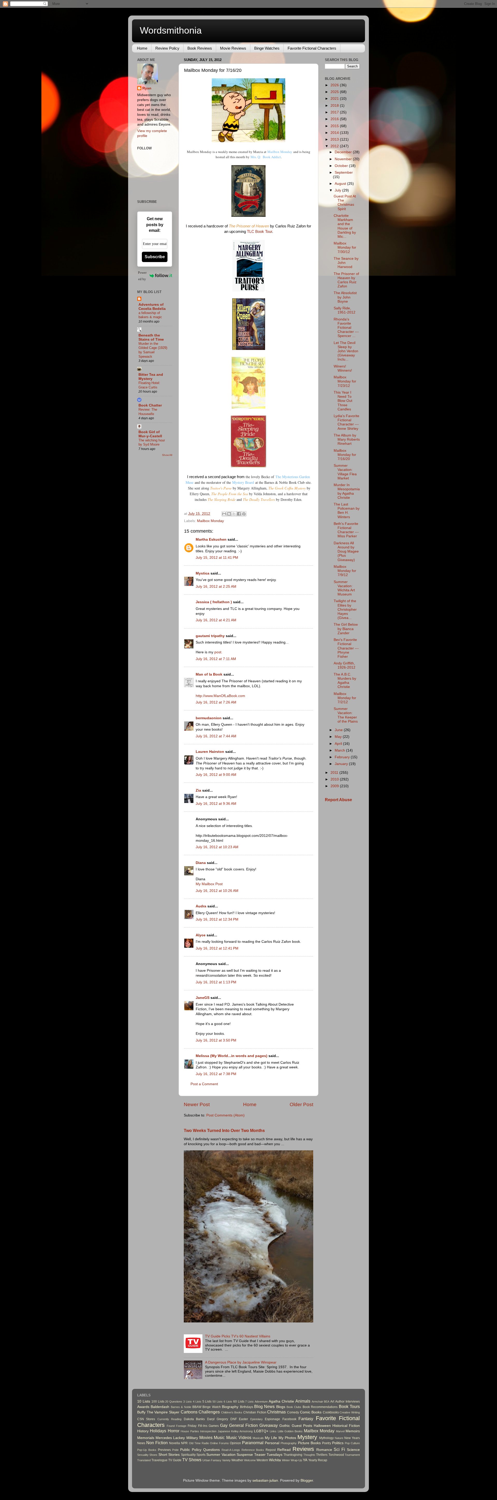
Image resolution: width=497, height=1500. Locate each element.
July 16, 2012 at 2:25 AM (216, 586)
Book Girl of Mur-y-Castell (150, 434)
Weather (237, 1460)
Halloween (322, 1426)
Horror (173, 1430)
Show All (167, 455)
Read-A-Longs (231, 1449)
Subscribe (155, 257)
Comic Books (311, 1412)
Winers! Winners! (343, 368)
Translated (144, 1460)
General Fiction (243, 1425)
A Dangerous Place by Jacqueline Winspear (240, 1362)
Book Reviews (199, 48)
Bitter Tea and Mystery (150, 377)
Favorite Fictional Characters (312, 48)
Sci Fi (339, 1449)
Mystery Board (243, 482)
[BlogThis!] (229, 513)
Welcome (250, 1460)
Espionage (272, 1419)
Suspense (245, 1455)
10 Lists (143, 1401)
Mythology (326, 1438)
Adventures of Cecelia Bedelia (152, 307)
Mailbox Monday (279, 151)
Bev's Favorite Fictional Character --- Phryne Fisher (346, 648)
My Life (271, 1438)
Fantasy (305, 1418)
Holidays (158, 1430)
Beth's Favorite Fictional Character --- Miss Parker (346, 530)
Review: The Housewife (147, 412)
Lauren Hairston (210, 752)
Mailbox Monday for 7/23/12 (345, 381)
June (339, 730)
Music (219, 1437)
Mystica (202, 573)
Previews (164, 1450)
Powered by (142, 276)
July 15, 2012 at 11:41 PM (217, 558)
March (340, 750)
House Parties (190, 1431)
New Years (352, 1438)
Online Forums (219, 1443)
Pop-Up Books (146, 1449)
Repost (271, 1450)
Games (214, 1426)
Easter (243, 1419)
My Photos (287, 1438)
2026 (335, 85)
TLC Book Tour (259, 231)
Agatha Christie (281, 1401)
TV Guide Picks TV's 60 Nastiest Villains (237, 1336)
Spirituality (188, 1455)
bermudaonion (209, 718)
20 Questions (173, 1401)
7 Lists (249, 1401)
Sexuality (143, 1454)
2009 (335, 786)
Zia (198, 790)
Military (192, 1438)
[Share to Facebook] (239, 513)
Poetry (326, 1443)
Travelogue (159, 1460)
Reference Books (253, 1449)
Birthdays (246, 1407)
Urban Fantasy (211, 1460)
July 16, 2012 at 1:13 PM (216, 982)
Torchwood (336, 1455)
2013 (335, 139)
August (341, 184)
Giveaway (268, 1425)
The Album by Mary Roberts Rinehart (347, 439)
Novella (174, 1443)
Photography (289, 1443)
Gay (224, 1425)
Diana (201, 863)
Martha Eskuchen (211, 539)
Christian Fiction (254, 1412)
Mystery (307, 1437)
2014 (335, 133)
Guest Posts (302, 1426)
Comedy (293, 1412)
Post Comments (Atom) (225, 1115)
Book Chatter (150, 405)
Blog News (264, 1406)
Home (142, 48)
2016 (335, 119)
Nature (339, 1438)
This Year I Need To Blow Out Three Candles (343, 401)
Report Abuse (338, 800)
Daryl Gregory (217, 1419)
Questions (211, 1450)
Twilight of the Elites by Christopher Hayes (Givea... (345, 609)
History (143, 1431)
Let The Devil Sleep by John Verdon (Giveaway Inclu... (346, 351)
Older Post (301, 1104)
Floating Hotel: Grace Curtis (149, 385)
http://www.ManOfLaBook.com (220, 696)
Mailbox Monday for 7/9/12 (345, 571)
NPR (184, 1443)
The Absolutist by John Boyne (345, 297)
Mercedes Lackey (170, 1438)
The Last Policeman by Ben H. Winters (347, 510)
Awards (143, 1407)
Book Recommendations (320, 1407)
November (344, 159)
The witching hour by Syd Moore (151, 442)
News (141, 1443)
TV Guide (174, 1460)
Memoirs (353, 1431)
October (342, 166)
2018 (335, 106)
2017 (335, 112)
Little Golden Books (290, 1431)
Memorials (145, 1438)
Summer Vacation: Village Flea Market (345, 472)
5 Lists (207, 1401)
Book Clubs (294, 1407)
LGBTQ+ (261, 1431)
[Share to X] (234, 513)
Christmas (276, 1412)
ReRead (284, 1450)
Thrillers (321, 1455)
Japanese (224, 1431)
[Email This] (224, 513)
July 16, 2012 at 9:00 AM (216, 775)
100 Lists (157, 1401)
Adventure (261, 1401)
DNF (233, 1419)
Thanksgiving (292, 1455)
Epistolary (256, 1419)
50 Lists (218, 1401)
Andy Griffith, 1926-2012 (344, 665)
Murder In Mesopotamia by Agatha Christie (347, 491)
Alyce (201, 935)
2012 (335, 146)
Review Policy (167, 48)
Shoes (153, 1454)
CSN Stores (146, 1419)
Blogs (280, 1407)
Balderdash (160, 1407)
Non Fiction (157, 1442)
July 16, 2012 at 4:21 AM (216, 620)
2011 (335, 773)
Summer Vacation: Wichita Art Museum (344, 588)
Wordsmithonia (171, 30)
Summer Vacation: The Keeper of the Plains (346, 715)
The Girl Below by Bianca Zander (346, 629)
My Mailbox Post (209, 884)
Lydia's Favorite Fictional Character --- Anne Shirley (346, 422)
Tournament (352, 1454)
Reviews (303, 1449)
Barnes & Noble (181, 1407)
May (339, 737)
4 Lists (197, 1401)
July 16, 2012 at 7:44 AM (216, 736)
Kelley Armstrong (242, 1431)
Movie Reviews (233, 48)
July (338, 190)
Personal (272, 1443)
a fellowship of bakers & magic (150, 315)
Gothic (284, 1426)
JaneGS (202, 998)
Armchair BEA (321, 1401)
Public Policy (190, 1450)
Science (353, 1450)
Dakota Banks (194, 1419)
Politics (337, 1443)
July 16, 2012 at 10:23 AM (217, 847)
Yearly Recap (317, 1460)
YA (305, 1460)
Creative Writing (350, 1412)
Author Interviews (347, 1401)
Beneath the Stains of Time (151, 337)
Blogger (307, 1480)
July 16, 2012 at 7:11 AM (216, 659)
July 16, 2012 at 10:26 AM (217, 891)
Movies (206, 1437)
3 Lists (187, 1401)
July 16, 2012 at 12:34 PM (217, 919)
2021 (335, 99)
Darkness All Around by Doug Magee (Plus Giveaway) (346, 551)
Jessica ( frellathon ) (214, 602)
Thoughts (309, 1454)
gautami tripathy (210, 636)
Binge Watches (267, 48)
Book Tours (349, 1406)
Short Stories (169, 1455)
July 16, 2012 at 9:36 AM (216, 804)
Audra (201, 906)
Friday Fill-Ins (197, 1426)
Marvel (340, 1431)
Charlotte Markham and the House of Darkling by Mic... (345, 226)
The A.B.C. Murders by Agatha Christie (345, 680)
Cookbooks (331, 1412)
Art (332, 1401)
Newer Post (197, 1104)
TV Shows (191, 1459)
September (344, 172)
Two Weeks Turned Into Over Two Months (224, 1130)
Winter (286, 1460)
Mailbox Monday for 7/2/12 (345, 698)
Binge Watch (211, 1407)
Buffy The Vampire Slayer (158, 1412)
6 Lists (228, 1401)
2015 (335, 126)
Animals (302, 1401)
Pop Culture (352, 1443)
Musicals (258, 1438)
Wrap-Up (296, 1460)
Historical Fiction (346, 1426)
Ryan (146, 88)
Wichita (275, 1460)
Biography (230, 1407)
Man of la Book (209, 674)
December (344, 152)
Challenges (209, 1412)
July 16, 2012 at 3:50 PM (216, 1040)
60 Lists (238, 1401)
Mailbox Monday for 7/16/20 (345, 455)
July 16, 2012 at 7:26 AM (216, 702)
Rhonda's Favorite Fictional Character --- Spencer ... (346, 327)
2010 (335, 779)
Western (262, 1460)
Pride (175, 1449)
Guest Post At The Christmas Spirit (345, 202)
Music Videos (238, 1437)
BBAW (196, 1407)
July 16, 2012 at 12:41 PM (217, 948)
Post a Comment (204, 1084)
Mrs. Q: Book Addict (266, 157)
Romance (324, 1450)
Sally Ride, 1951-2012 (344, 310)
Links (273, 1431)
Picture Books (309, 1443)
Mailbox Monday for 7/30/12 (345, 247)
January (342, 764)
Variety (226, 1460)
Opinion (235, 1443)
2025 (335, 92)
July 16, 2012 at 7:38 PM (216, 1074)
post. (218, 652)
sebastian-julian (265, 1480)
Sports (201, 1455)
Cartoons (189, 1412)
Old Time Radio (199, 1443)
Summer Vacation (220, 1455)
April (339, 744)
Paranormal (253, 1442)
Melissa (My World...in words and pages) (231, 1056)
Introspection (208, 1431)
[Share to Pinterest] (243, 513)
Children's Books (232, 1412)
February (343, 757)
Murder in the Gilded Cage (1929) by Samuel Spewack (152, 350)
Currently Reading (169, 1419)
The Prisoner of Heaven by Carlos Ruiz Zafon (346, 280)
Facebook (289, 1419)
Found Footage (176, 1425)
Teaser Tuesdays (268, 1455)
